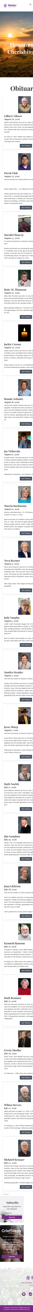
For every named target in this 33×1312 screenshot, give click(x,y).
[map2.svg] (30, 1294)
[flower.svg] (24, 1294)
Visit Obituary (26, 146)
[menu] (30, 4)
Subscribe (12, 1217)
